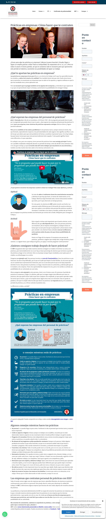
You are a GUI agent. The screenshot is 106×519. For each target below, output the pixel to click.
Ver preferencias (97, 512)
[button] (103, 501)
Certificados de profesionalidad (62, 11)
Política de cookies (69, 516)
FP (48, 11)
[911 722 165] (6, 2)
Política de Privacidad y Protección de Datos (84, 516)
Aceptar (68, 512)
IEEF (75, 11)
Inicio (33, 11)
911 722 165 (11, 2)
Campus (83, 11)
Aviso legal (97, 516)
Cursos (41, 11)
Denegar (82, 512)
